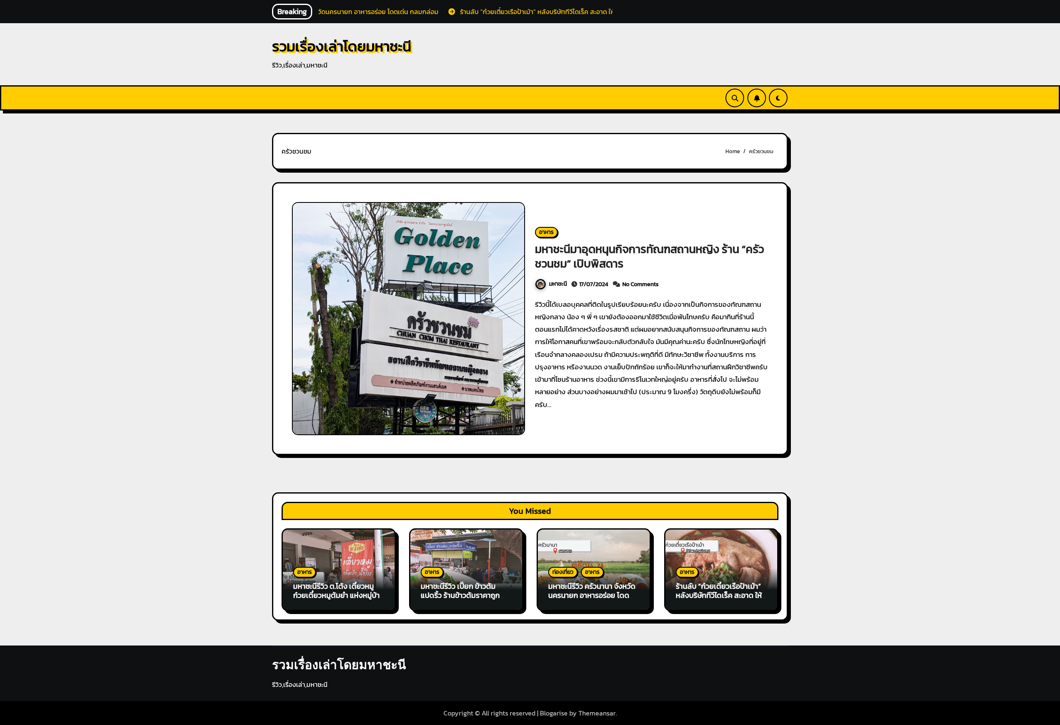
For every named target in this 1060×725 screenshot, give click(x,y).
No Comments (640, 284)
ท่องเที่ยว (562, 572)
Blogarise (554, 713)
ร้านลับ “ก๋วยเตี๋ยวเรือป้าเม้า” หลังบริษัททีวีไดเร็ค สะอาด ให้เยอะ (719, 594)
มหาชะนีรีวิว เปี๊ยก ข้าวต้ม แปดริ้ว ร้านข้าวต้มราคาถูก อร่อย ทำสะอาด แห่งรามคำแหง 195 (460, 599)
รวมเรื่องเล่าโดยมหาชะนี (341, 46)
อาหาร (546, 232)
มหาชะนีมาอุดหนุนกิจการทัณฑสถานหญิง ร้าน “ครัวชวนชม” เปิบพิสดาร (649, 256)
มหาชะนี (558, 283)
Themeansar (597, 713)
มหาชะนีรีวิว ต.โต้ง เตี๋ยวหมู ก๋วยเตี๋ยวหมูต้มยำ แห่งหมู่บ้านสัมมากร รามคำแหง (338, 594)
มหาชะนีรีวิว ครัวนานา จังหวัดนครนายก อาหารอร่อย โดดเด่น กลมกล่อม (592, 594)
